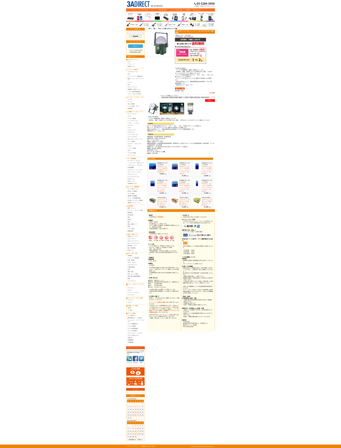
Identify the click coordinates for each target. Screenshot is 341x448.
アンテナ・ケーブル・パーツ (148, 17)
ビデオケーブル (132, 24)
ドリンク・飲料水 (139, 17)
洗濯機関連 (130, 340)
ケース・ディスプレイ (133, 292)
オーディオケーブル (145, 24)
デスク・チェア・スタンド (134, 172)
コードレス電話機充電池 (134, 198)
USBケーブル (183, 24)
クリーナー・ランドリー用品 (135, 210)
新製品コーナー (132, 66)
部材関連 (130, 108)
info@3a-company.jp (160, 287)
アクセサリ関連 (132, 153)
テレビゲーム (131, 288)
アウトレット (131, 64)
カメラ (129, 116)
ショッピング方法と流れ (175, 10)
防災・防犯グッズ (192, 17)
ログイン (153, 10)
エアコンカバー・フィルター (135, 333)
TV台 (129, 150)
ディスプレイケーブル (157, 24)
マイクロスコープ (132, 264)
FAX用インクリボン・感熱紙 (135, 200)
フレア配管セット (132, 315)
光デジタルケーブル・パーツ (135, 139)
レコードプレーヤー (133, 120)
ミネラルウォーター (133, 71)
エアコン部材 (131, 313)
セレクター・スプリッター (134, 143)
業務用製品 (130, 231)
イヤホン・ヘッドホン (133, 123)
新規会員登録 (162, 10)
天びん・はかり (132, 262)
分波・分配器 (131, 104)
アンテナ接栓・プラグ (133, 106)
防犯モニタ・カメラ (133, 236)
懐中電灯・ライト (132, 245)
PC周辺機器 (131, 167)
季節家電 (130, 212)
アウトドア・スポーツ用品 (135, 298)
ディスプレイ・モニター (134, 160)
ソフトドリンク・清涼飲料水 (135, 76)
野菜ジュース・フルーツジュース (136, 79)
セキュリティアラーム (133, 241)
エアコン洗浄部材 (132, 330)
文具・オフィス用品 (133, 274)
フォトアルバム (132, 280)
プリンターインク (132, 174)
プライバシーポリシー (133, 446)
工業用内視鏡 (131, 267)
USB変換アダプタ (132, 183)
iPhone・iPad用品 (132, 191)
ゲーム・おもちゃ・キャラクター (135, 284)
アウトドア (130, 300)
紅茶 (129, 84)
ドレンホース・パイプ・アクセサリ (136, 320)
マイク (129, 127)
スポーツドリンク (132, 87)
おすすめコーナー (130, 17)
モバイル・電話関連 (175, 17)
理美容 (129, 219)
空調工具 (130, 337)
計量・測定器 (131, 260)
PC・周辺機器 (166, 17)
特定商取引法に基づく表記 (148, 446)
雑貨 (129, 226)
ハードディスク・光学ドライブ (136, 162)
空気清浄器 (130, 215)
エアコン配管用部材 (133, 328)
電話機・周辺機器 (132, 195)
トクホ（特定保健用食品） (134, 91)
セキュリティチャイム (133, 243)
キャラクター (131, 294)
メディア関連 (131, 141)
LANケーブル (170, 24)
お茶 (129, 74)
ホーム (134, 10)
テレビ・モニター (132, 114)
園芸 (129, 278)
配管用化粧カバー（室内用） (135, 317)
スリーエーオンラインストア (170, 4)
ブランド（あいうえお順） (134, 94)
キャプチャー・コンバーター (135, 169)
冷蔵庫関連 (130, 342)
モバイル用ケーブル (208, 24)
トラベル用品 (131, 228)
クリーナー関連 (132, 148)
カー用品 (130, 310)
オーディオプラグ (132, 136)
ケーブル (130, 101)
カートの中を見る (143, 10)
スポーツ (130, 302)
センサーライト (132, 238)
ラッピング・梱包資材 (133, 258)
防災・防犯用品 (132, 248)
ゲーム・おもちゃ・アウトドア (210, 17)
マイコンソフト (132, 155)
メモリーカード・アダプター (135, 165)
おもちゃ (130, 290)
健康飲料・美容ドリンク (134, 89)
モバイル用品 (131, 193)
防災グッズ (130, 250)
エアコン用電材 (132, 326)
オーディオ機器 (132, 118)
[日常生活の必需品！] (152, 204)
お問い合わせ (196, 10)
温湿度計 (130, 255)
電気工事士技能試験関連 (134, 276)
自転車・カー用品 (133, 305)
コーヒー (130, 82)
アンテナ (130, 99)
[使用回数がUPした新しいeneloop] (152, 170)
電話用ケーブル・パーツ (134, 202)
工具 (129, 269)
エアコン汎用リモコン (133, 335)
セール (129, 61)
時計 (129, 222)
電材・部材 (130, 271)
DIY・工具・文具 (201, 17)
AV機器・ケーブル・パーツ (157, 17)
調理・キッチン (132, 208)
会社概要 (187, 10)
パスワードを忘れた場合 (136, 50)
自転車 (129, 308)
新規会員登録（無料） (136, 52)
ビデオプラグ (131, 132)
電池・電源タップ (132, 224)
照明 (129, 217)
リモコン (130, 146)
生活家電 (183, 17)
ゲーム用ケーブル (196, 24)
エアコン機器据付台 (133, 324)
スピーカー (130, 125)
